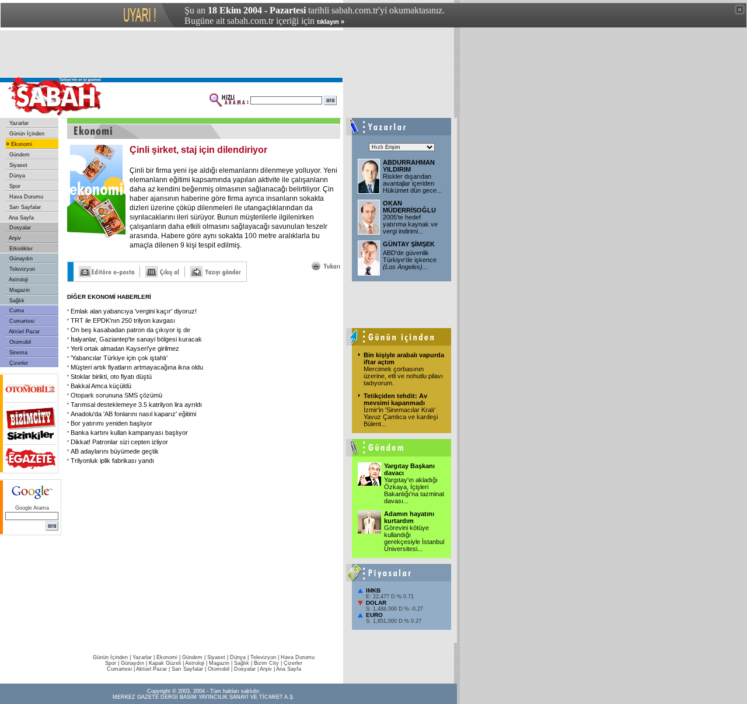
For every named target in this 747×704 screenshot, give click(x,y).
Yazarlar (18, 123)
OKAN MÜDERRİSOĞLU (409, 207)
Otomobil (19, 342)
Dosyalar (19, 228)
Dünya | (240, 657)
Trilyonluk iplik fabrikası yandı (112, 460)
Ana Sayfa (21, 218)
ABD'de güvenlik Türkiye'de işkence (410, 259)
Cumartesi (21, 321)
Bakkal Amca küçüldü (101, 385)
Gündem (19, 155)
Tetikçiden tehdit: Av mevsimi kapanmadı (395, 399)
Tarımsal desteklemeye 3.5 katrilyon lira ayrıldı (136, 404)
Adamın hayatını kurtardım (409, 517)
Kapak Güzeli (165, 663)
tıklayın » (330, 21)
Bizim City (266, 663)
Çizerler (18, 363)
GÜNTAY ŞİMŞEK (409, 244)
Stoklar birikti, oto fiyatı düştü (111, 376)
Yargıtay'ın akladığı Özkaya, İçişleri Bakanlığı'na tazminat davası (414, 490)
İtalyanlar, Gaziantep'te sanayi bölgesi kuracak (136, 339)
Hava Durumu (25, 197)
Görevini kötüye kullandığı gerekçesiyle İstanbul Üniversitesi (414, 538)
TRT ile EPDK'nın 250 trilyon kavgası (123, 320)
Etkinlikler (20, 249)
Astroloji (18, 280)
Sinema (17, 353)
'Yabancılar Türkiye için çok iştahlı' (119, 357)
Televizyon (21, 269)
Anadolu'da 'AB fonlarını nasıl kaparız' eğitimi (133, 413)
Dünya (16, 176)
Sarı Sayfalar (24, 207)
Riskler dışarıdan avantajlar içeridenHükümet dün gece (412, 183)
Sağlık (16, 301)
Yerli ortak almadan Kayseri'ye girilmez (125, 348)
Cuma (16, 310)
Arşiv (14, 238)
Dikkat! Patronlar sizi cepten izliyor (119, 441)
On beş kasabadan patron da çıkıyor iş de (130, 329)
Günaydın (20, 259)
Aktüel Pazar (24, 331)
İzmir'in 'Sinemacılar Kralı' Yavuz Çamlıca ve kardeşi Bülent (401, 416)
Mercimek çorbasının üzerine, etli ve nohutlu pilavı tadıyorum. (403, 375)
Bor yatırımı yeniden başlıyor (111, 423)
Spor (14, 186)
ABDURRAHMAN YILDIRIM (409, 166)
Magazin (19, 290)
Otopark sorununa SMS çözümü (116, 395)
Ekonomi (20, 144)
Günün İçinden (26, 134)
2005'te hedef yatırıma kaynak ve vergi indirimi (410, 224)
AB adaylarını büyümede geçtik (115, 451)
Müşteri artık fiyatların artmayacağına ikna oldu (137, 367)
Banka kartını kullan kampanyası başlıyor (129, 432)
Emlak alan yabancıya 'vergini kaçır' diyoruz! (134, 311)
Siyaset (17, 165)
